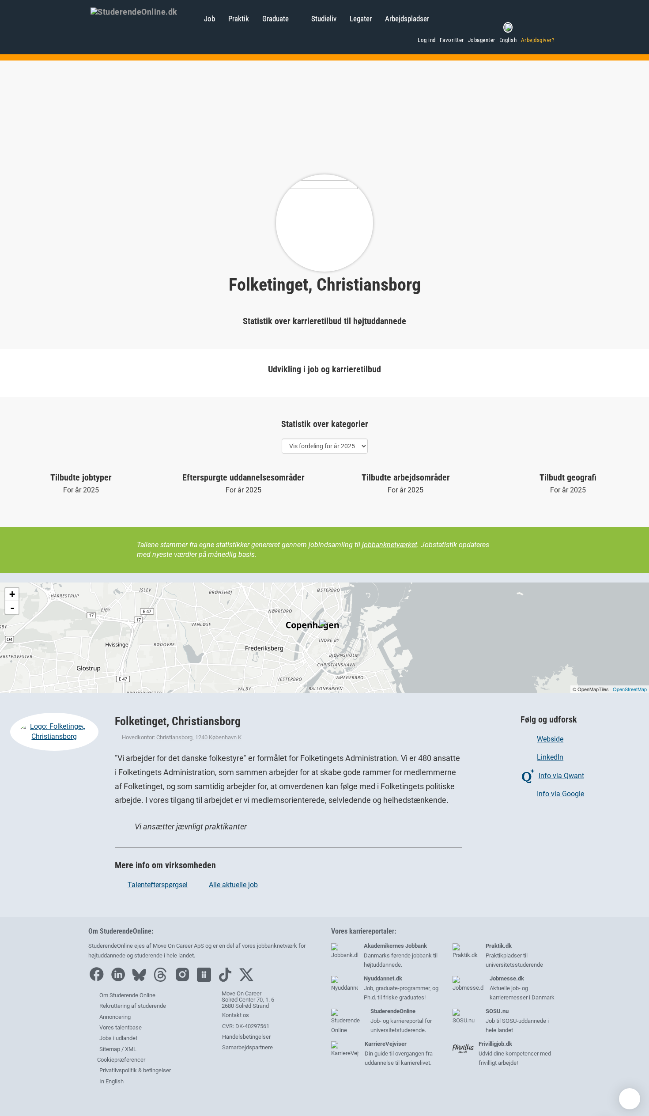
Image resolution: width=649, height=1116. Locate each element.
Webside (550, 739)
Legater (361, 18)
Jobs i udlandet (118, 1038)
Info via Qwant (561, 776)
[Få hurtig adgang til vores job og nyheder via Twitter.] (248, 979)
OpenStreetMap (630, 688)
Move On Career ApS (178, 945)
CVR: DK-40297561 (245, 1026)
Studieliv (323, 18)
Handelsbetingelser (246, 1036)
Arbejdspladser (407, 18)
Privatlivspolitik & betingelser (135, 1070)
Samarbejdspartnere (247, 1047)
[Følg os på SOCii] (206, 979)
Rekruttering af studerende (132, 1006)
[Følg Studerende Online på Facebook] (98, 979)
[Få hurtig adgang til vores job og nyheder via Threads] (162, 979)
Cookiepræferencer (120, 1059)
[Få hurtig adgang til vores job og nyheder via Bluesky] (141, 979)
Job (209, 18)
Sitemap (109, 1049)
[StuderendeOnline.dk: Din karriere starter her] (142, 11)
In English (111, 1081)
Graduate (275, 18)
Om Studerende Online (127, 995)
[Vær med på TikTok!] (227, 979)
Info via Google (560, 794)
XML (130, 1049)
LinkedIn (550, 757)
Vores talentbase (120, 1027)
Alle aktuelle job (233, 885)
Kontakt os (235, 1015)
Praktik (238, 18)
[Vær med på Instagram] (184, 979)
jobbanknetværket (389, 545)
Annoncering (115, 1017)
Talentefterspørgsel (158, 885)
